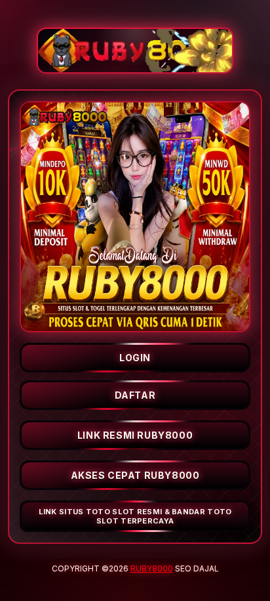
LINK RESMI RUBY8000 (135, 435)
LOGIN (135, 357)
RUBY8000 (151, 568)
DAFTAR (135, 395)
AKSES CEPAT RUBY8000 (135, 475)
